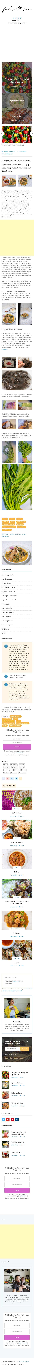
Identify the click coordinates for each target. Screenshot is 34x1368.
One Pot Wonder (8, 721)
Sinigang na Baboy (9, 527)
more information (19, 753)
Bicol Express (17, 933)
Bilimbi (12, 518)
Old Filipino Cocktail (18, 1142)
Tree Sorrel (7, 529)
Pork (12, 521)
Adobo (17, 897)
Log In (14, 20)
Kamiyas (5, 521)
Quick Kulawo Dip (17, 101)
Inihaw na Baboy (17, 116)
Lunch (21, 1057)
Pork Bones (21, 521)
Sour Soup (21, 527)
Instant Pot (7, 718)
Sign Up (20, 20)
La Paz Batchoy (17, 813)
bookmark (22, 151)
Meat (15, 718)
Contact (21, 1364)
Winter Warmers (15, 725)
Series (5, 725)
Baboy (5, 518)
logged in (16, 981)
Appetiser (17, 958)
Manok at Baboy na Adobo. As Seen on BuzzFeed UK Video (17, 903)
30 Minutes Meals (17, 928)
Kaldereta (17, 872)
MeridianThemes (24, 1361)
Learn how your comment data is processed (17, 990)
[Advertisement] (17, 45)
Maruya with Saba (17, 1103)
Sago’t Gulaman (16, 1153)
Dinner (16, 1057)
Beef (17, 867)
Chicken (17, 808)
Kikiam (17, 963)
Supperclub (12, 1364)
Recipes (4, 1364)
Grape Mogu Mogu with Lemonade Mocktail (19, 1133)
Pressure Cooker (8, 524)
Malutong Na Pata (17, 843)
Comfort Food (16, 716)
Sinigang (4, 349)
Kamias (19, 518)
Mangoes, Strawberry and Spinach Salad (17, 81)
